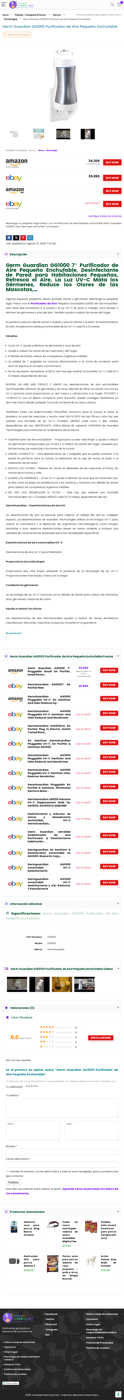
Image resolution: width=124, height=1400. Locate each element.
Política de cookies (15, 1374)
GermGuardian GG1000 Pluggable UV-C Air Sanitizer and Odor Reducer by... (49, 700)
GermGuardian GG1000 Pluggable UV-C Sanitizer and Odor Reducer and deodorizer (49, 714)
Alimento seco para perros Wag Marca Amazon (31, 1228)
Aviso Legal (11, 1351)
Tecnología (10, 19)
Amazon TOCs (12, 1364)
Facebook (51, 1314)
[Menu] (4, 4)
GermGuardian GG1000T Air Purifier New (49, 686)
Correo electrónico (18, 1159)
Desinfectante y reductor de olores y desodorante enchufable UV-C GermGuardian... (49, 818)
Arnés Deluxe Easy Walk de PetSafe (108, 1261)
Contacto (10, 1347)
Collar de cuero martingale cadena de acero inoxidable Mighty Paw (70, 1231)
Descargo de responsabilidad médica (21, 1358)
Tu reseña (13, 1095)
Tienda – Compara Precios (30, 14)
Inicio (5, 14)
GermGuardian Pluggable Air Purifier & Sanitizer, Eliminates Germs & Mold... (49, 788)
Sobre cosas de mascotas (19, 1342)
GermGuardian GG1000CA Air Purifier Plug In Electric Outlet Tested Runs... (49, 729)
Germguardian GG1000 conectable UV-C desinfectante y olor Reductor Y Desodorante (49, 883)
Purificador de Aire (44, 303)
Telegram (51, 1329)
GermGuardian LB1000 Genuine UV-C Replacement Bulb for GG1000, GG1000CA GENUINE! (49, 802)
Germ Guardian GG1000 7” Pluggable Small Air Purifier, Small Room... (49, 671)
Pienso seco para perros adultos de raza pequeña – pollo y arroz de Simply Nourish (70, 1267)
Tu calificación (14, 1087)
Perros (57, 14)
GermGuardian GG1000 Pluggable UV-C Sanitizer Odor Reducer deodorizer (49, 773)
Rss (47, 1334)
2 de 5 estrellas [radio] (28, 1086)
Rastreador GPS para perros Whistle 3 (31, 1261)
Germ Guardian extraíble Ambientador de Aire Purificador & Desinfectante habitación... (49, 836)
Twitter (50, 1319)
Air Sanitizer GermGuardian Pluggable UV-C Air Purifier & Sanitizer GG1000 (49, 744)
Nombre (11, 1146)
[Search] (112, 4)
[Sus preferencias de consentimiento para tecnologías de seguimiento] (118, 1394)
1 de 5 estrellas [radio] (26, 1086)
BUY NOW (112, 162)
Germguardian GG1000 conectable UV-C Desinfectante (49, 868)
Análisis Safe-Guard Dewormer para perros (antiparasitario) (108, 1230)
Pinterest (51, 1324)
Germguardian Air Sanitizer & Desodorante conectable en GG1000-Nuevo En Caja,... (49, 853)
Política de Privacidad (17, 1369)
